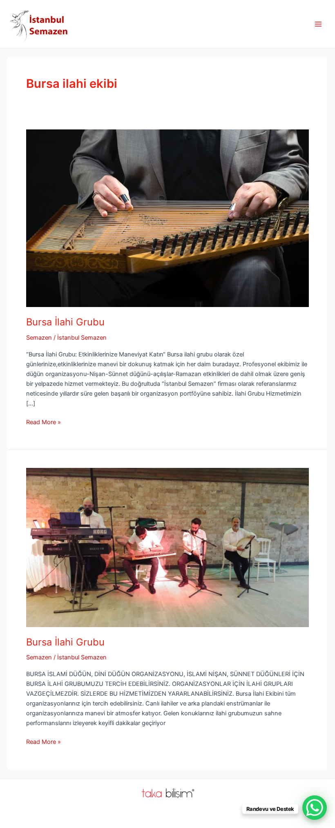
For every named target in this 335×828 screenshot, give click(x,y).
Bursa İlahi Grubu (65, 322)
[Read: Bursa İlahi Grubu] (167, 218)
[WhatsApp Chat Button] (314, 807)
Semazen (39, 337)
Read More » (43, 422)
